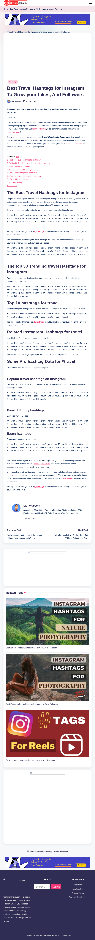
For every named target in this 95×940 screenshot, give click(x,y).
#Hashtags (13, 82)
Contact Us (78, 889)
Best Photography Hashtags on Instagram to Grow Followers (32, 704)
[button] (29, 518)
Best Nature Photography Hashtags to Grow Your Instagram (32, 648)
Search (56, 886)
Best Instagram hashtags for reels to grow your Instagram (31, 760)
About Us (78, 885)
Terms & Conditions (77, 897)
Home (5, 9)
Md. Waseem (31, 505)
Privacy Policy (77, 893)
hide (17, 157)
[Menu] (90, 3)
